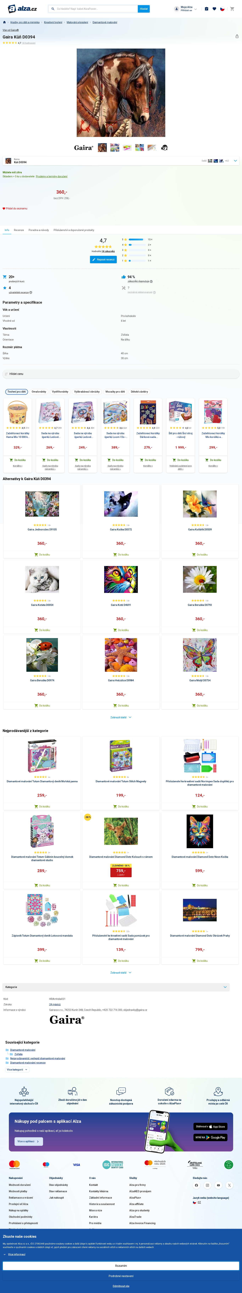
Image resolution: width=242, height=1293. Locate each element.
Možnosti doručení (20, 1185)
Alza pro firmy (137, 1185)
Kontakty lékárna (98, 1191)
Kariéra (93, 1216)
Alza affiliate (136, 1204)
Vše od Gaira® (11, 30)
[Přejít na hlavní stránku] (22, 8)
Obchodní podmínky (20, 1216)
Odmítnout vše (121, 1286)
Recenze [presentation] (19, 230)
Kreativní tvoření (53, 22)
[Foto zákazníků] (164, 147)
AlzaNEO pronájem (140, 1191)
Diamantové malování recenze (28, 1062)
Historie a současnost (102, 1204)
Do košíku (44, 554)
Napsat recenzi (106, 259)
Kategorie (11, 987)
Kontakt (93, 1185)
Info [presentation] (7, 230)
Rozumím (121, 1265)
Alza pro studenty (139, 1210)
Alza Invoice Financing (142, 1223)
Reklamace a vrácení (21, 1197)
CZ (199, 1202)
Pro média (95, 1223)
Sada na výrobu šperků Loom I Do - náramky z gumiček (115, 435)
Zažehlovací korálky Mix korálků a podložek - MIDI (213, 435)
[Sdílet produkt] (237, 36)
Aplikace (94, 1229)
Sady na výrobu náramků (50, 467)
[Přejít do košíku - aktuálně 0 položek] (232, 9)
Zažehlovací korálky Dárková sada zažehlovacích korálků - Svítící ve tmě (148, 435)
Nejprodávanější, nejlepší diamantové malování (37, 1058)
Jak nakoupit (56, 1197)
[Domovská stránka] (4, 22)
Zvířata (18, 1054)
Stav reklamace (58, 1191)
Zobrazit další (118, 717)
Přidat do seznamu (16, 208)
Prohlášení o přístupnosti (23, 1223)
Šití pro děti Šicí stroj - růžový (181, 435)
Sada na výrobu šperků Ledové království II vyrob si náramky (50, 435)
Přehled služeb (17, 1229)
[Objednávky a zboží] (206, 9)
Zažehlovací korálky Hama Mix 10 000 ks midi (17, 435)
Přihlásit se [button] (186, 10)
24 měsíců (55, 1004)
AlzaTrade (135, 1216)
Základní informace (100, 1197)
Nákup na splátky (18, 1210)
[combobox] (93, 9)
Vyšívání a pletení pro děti (181, 467)
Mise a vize (95, 1210)
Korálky (17, 465)
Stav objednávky (58, 1185)
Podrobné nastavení (121, 1276)
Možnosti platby (18, 1191)
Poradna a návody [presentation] (39, 230)
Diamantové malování (105, 22)
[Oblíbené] (214, 9)
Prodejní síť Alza (18, 1204)
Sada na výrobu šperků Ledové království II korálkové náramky (83, 435)
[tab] (7, 230)
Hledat (144, 8)
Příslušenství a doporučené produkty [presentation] (74, 230)
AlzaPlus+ (135, 1197)
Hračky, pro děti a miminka (25, 22)
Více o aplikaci (26, 1141)
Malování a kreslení (77, 22)
